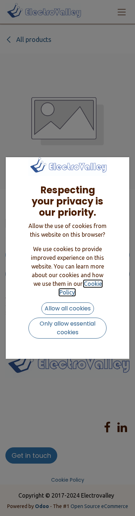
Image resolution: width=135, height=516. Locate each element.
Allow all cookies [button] (68, 308)
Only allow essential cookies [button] (67, 327)
